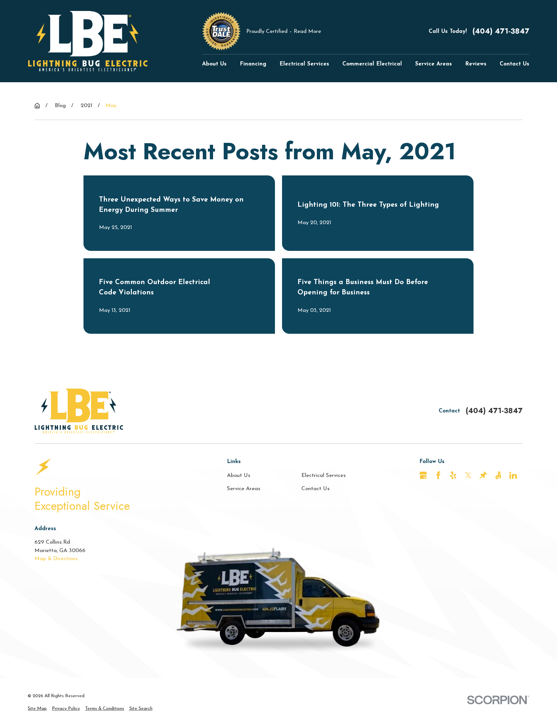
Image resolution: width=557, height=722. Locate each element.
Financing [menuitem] (253, 64)
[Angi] (498, 475)
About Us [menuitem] (214, 64)
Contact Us (315, 488)
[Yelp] (453, 475)
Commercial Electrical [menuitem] (372, 64)
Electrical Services (323, 475)
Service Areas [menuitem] (433, 64)
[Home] (87, 41)
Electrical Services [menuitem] (304, 64)
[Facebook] (438, 475)
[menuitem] (37, 708)
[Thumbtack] (483, 475)
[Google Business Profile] (423, 475)
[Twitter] (468, 475)
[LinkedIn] (513, 475)
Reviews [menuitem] (475, 64)
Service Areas (243, 488)
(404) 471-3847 (500, 31)
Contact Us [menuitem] (514, 64)
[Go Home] (37, 105)
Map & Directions (56, 558)
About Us (238, 475)
